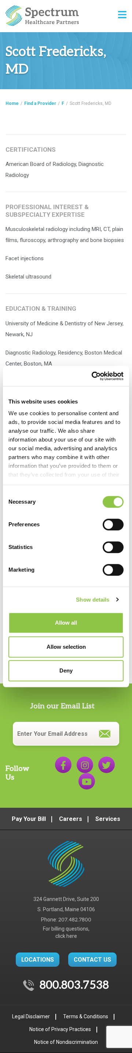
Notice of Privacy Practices (60, 1029)
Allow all (66, 623)
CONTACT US (92, 959)
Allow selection (66, 647)
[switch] (113, 524)
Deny (66, 670)
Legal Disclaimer (31, 1016)
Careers (70, 818)
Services (107, 818)
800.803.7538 (74, 985)
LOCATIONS (37, 959)
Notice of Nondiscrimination (66, 1042)
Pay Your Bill (29, 818)
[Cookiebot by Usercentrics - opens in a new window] (93, 376)
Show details (92, 599)
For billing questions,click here (66, 932)
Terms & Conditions (85, 1016)
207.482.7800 (74, 920)
